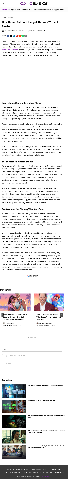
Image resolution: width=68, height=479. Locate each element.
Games (38, 469)
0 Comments (41, 31)
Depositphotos (59, 473)
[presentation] (15, 302)
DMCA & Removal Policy (12, 473)
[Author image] (3, 31)
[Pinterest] (17, 36)
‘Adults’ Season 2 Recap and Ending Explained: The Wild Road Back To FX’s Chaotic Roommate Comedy (46, 446)
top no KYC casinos (10, 50)
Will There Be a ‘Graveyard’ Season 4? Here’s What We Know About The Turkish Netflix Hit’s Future (46, 431)
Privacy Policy (33, 473)
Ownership (48, 473)
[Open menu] (3, 3)
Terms (41, 473)
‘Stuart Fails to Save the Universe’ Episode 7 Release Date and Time (45, 385)
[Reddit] (19, 36)
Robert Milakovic (12, 31)
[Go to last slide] (2, 315)
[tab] (28, 337)
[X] (11, 36)
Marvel (9, 469)
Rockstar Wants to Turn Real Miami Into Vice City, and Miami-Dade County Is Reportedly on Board (15, 317)
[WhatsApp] (22, 36)
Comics (32, 469)
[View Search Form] (64, 3)
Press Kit (24, 473)
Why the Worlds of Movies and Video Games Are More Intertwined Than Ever (48, 317)
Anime (26, 469)
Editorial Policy (56, 469)
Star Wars (19, 469)
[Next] (61, 315)
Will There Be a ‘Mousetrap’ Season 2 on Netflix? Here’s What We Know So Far (46, 416)
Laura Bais (10, 323)
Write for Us (47, 469)
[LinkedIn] (14, 36)
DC (14, 469)
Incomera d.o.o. (46, 477)
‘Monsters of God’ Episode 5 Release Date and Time (41, 400)
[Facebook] (8, 36)
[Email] (25, 36)
